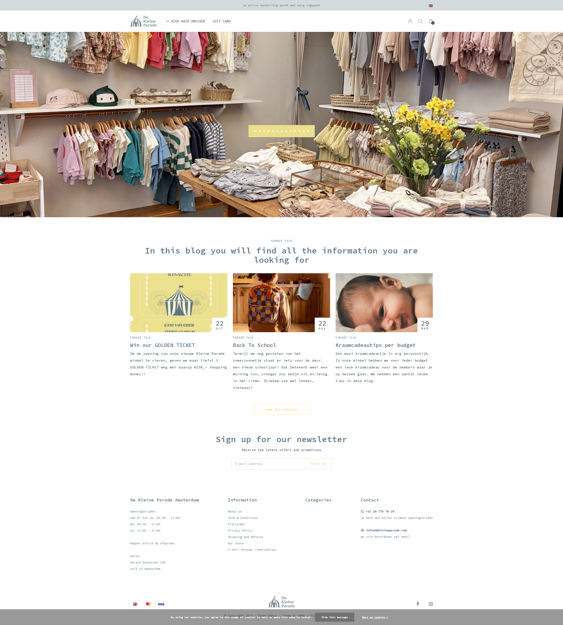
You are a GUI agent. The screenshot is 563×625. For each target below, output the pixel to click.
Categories (318, 500)
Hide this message (335, 617)
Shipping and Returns (245, 537)
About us (235, 511)
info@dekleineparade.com (386, 530)
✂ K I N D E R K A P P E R (281, 131)
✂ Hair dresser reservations (252, 550)
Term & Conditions (243, 518)
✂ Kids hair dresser (185, 21)
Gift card (222, 21)
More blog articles (281, 410)
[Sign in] (410, 21)
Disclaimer (236, 524)
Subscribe (318, 464)
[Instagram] (431, 604)
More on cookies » (375, 617)
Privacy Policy (240, 530)
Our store (236, 543)
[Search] (421, 21)
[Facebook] (418, 604)
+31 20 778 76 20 (380, 511)
